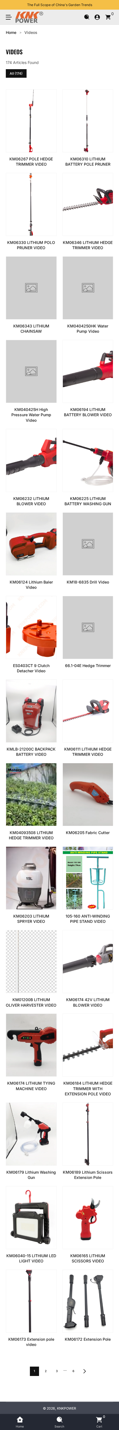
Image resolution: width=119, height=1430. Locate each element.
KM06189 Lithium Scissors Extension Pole (88, 1175)
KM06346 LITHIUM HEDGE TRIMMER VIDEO (88, 245)
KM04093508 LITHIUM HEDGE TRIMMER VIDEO (31, 835)
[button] (86, 17)
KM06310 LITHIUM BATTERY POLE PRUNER (87, 162)
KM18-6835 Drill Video (88, 582)
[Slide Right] (109, 5)
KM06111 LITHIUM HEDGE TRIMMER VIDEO (88, 752)
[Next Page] (84, 1371)
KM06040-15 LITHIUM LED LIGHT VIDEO (31, 1258)
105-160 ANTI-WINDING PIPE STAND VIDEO (88, 919)
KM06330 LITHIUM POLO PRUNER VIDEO (31, 245)
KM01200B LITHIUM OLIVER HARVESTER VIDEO (31, 1002)
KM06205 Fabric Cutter (88, 832)
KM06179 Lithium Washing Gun (31, 1175)
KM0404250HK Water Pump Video (87, 329)
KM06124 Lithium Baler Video (31, 585)
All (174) (16, 73)
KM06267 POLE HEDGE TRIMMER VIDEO (31, 162)
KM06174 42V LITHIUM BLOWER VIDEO (88, 1002)
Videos (30, 32)
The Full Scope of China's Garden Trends (59, 5)
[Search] (86, 17)
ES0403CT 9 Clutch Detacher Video (31, 668)
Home (11, 32)
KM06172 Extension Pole (88, 1339)
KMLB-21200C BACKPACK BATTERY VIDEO (31, 752)
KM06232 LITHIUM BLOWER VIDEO (31, 501)
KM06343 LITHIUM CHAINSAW (31, 329)
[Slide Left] (10, 5)
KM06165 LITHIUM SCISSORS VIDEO (87, 1258)
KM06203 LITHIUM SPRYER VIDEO (31, 919)
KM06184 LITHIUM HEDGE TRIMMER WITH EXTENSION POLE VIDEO (87, 1088)
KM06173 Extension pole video (31, 1342)
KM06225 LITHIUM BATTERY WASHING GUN (87, 501)
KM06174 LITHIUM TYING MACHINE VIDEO (31, 1086)
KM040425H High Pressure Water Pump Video (31, 415)
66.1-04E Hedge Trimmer (88, 665)
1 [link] (34, 1371)
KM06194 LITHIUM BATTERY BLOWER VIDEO (88, 412)
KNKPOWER (66, 1408)
